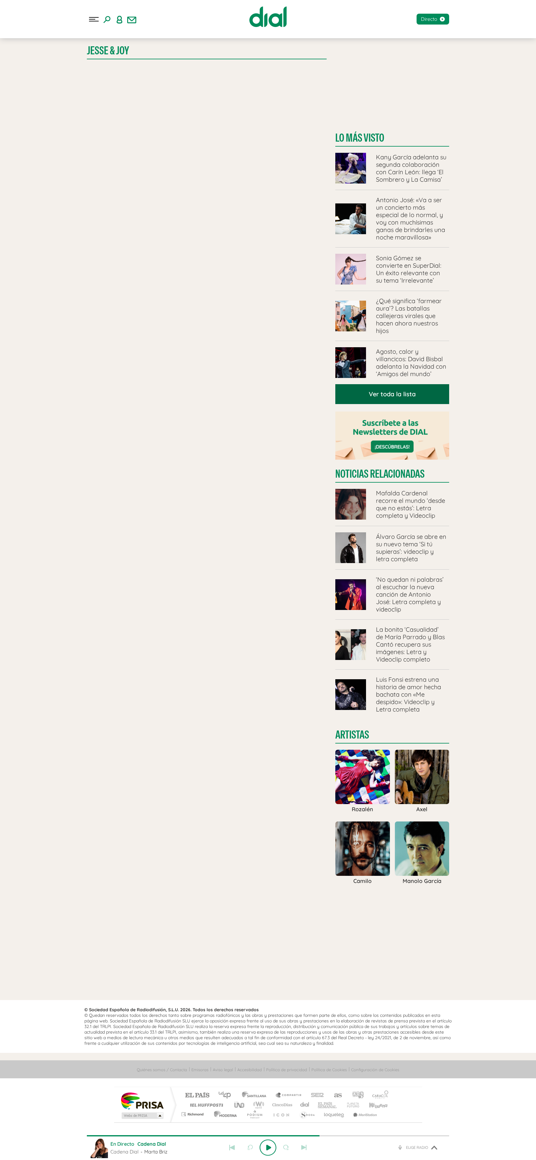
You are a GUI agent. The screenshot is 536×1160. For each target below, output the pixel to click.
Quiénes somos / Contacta (162, 1069)
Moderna (224, 1114)
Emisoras (199, 1069)
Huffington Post (205, 1105)
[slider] (268, 1135)
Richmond (193, 1114)
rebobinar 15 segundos (250, 1147)
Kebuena (373, 1105)
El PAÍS (197, 1095)
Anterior (232, 1147)
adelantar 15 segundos (286, 1147)
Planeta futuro (350, 1105)
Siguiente (304, 1147)
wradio (258, 1105)
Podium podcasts (254, 1114)
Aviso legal (223, 1069)
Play (268, 1147)
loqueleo (334, 1114)
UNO (240, 1105)
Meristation (364, 1114)
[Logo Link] (268, 16)
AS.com (335, 1095)
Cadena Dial (305, 1105)
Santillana (255, 1095)
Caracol (378, 1095)
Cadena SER (315, 1095)
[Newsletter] (132, 19)
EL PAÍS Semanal (328, 1105)
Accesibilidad (249, 1069)
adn (356, 1095)
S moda (307, 1114)
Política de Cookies (329, 1069)
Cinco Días (281, 1105)
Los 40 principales (227, 1095)
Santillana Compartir (288, 1095)
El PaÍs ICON (281, 1114)
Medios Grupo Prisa (142, 1115)
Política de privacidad (286, 1069)
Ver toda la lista (392, 394)
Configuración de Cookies (375, 1069)
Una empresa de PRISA (142, 1100)
